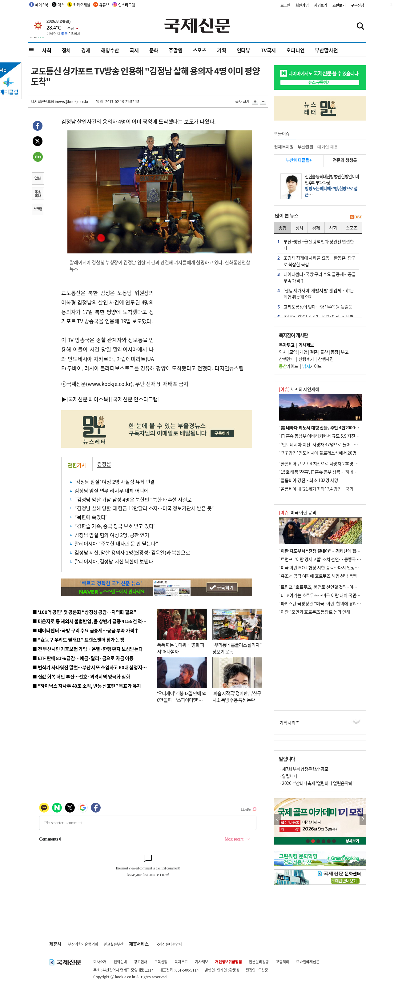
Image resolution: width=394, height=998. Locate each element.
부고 (344, 352)
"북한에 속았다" (91, 517)
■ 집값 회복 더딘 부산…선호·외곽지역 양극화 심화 (81, 676)
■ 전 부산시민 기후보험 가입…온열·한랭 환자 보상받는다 (87, 649)
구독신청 (357, 5)
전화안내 (120, 961)
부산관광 (305, 147)
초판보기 (339, 5)
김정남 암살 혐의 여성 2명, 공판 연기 (111, 535)
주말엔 (175, 50)
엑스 (61, 4)
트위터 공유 (37, 142)
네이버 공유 (37, 157)
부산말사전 (326, 50)
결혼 (314, 352)
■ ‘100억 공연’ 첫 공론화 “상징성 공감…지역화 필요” (84, 612)
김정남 (104, 463)
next (363, 819)
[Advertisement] (203, 317)
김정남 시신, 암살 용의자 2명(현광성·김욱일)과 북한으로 (132, 552)
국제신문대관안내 (169, 944)
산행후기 (306, 359)
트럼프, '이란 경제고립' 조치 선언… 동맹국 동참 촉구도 (329, 559)
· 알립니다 (288, 776)
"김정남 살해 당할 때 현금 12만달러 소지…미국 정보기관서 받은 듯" (144, 508)
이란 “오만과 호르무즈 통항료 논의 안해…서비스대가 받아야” (335, 612)
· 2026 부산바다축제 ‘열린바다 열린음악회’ (316, 783)
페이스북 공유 (37, 126)
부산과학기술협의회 (83, 944)
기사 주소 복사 (37, 194)
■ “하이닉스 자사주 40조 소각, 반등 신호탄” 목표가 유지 (86, 685)
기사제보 (201, 961)
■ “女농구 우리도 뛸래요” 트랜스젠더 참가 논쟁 (78, 639)
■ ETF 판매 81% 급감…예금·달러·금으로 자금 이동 (83, 658)
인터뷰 (243, 50)
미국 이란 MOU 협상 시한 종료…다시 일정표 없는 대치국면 (332, 567)
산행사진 (325, 359)
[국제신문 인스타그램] (135, 399)
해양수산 (110, 50)
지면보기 (320, 5)
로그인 (285, 5)
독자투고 (181, 961)
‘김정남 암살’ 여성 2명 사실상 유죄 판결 (114, 481)
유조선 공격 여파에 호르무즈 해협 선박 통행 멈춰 (323, 576)
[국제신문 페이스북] (88, 399)
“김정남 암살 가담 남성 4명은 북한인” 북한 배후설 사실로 (132, 499)
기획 (221, 50)
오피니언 (295, 50)
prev (277, 819)
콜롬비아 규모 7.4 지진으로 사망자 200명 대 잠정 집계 (328, 463)
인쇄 (37, 179)
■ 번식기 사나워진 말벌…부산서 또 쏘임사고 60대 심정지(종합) (93, 667)
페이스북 (41, 4)
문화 (154, 50)
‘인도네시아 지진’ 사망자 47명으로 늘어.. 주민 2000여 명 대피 (335, 444)
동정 (334, 352)
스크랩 (37, 210)
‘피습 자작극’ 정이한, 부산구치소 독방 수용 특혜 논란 (236, 696)
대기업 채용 (327, 147)
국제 (134, 50)
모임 (293, 352)
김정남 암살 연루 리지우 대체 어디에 (111, 490)
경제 (85, 50)
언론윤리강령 (259, 961)
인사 (283, 352)
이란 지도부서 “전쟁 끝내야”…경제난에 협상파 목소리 (329, 551)
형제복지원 (284, 147)
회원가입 (302, 5)
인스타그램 (126, 4)
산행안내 (286, 359)
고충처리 (282, 961)
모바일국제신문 (308, 961)
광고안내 (140, 961)
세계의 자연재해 (299, 389)
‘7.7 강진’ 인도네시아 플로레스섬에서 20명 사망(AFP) (328, 453)
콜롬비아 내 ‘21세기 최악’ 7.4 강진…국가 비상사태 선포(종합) (335, 489)
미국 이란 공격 (297, 512)
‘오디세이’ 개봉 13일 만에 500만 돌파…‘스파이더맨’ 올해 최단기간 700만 (181, 700)
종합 (283, 228)
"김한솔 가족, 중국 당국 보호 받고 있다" (115, 526)
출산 (324, 352)
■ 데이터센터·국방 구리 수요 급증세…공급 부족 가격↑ (85, 630)
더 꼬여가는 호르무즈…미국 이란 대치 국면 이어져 (325, 595)
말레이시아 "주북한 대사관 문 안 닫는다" (116, 543)
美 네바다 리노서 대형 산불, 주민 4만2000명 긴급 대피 (328, 427)
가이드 (288, 366)
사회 (46, 50)
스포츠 (200, 50)
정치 (66, 50)
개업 (303, 352)
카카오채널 (81, 4)
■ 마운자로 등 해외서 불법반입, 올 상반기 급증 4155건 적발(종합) (95, 621)
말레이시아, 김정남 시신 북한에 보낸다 (113, 561)
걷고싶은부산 (113, 944)
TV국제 (268, 50)
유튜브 (104, 4)
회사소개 (100, 961)
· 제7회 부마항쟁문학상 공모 (303, 769)
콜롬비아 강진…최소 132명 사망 (309, 480)
